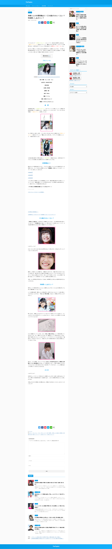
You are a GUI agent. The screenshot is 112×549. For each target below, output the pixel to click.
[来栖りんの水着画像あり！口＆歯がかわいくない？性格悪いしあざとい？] (48, 22)
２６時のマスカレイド (50, 434)
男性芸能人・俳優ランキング (74, 80)
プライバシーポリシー (36, 5)
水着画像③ (30, 178)
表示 (49, 55)
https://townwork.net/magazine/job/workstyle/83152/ (49, 76)
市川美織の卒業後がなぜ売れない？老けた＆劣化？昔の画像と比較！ (49, 517)
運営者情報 (44, 5)
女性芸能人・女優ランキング (74, 75)
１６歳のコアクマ (43, 434)
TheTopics (29, 2)
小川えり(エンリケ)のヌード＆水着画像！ (36, 192)
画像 (29, 434)
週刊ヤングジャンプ (36, 434)
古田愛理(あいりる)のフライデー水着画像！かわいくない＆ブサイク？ (42, 214)
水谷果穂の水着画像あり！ (33, 211)
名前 (30, 455)
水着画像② (30, 175)
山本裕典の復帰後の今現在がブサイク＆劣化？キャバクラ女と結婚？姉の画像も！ (47, 538)
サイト (30, 465)
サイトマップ (50, 5)
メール (30, 460)
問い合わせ (28, 5)
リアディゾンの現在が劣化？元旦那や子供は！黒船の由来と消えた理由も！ (46, 537)
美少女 (31, 434)
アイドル (30, 431)
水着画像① (30, 172)
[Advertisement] (46, 33)
